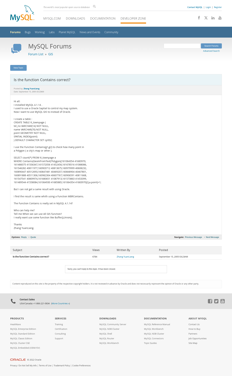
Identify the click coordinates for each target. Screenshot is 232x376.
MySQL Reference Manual (157, 324)
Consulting (60, 333)
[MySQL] (22, 13)
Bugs (28, 32)
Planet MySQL (67, 32)
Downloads (75, 18)
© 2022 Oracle (34, 359)
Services (60, 318)
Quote (33, 237)
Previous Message (193, 237)
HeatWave (15, 324)
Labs (52, 32)
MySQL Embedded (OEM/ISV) (25, 347)
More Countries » (60, 303)
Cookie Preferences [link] (81, 365)
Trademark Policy (62, 365)
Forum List (35, 54)
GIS (50, 54)
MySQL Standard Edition (22, 333)
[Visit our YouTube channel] (219, 19)
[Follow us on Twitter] (216, 302)
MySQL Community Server (112, 324)
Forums (15, 32)
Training (59, 324)
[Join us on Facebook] (198, 19)
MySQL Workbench (109, 343)
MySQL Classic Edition (21, 338)
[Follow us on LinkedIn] (212, 19)
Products (17, 318)
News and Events (90, 32)
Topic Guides (150, 343)
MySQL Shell (105, 333)
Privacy (13, 365)
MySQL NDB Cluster (109, 329)
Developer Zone (133, 18)
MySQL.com (52, 18)
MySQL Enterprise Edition (23, 329)
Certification (61, 329)
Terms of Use (45, 365)
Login (208, 7)
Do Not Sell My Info (28, 365)
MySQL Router (106, 338)
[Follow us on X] (205, 19)
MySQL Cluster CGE (20, 343)
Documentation (102, 18)
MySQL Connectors (154, 338)
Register (218, 7)
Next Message (212, 237)
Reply (24, 237)
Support (59, 338)
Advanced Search (211, 50)
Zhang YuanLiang (125, 256)
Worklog (40, 32)
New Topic (18, 67)
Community (111, 32)
